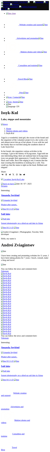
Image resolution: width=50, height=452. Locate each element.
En (6, 9)
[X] (13, 174)
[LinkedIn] (20, 174)
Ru (2, 9)
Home (8, 129)
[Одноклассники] (6, 174)
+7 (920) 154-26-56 (19, 2)
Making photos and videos (17, 131)
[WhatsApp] (16, 174)
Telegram (5, 271)
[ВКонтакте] (2, 174)
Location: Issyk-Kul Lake (13, 179)
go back (10, 184)
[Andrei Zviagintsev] (19, 7)
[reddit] (24, 174)
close (13, 13)
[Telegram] (9, 174)
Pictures (4, 186)
